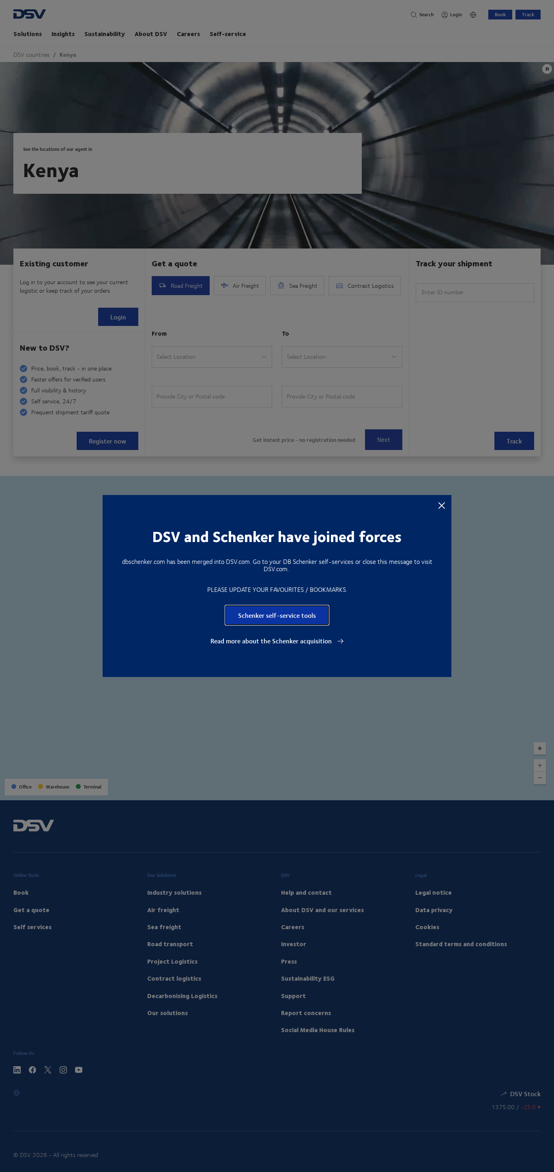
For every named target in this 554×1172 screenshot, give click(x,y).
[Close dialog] (441, 505)
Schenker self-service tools (277, 615)
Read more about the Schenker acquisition (271, 641)
